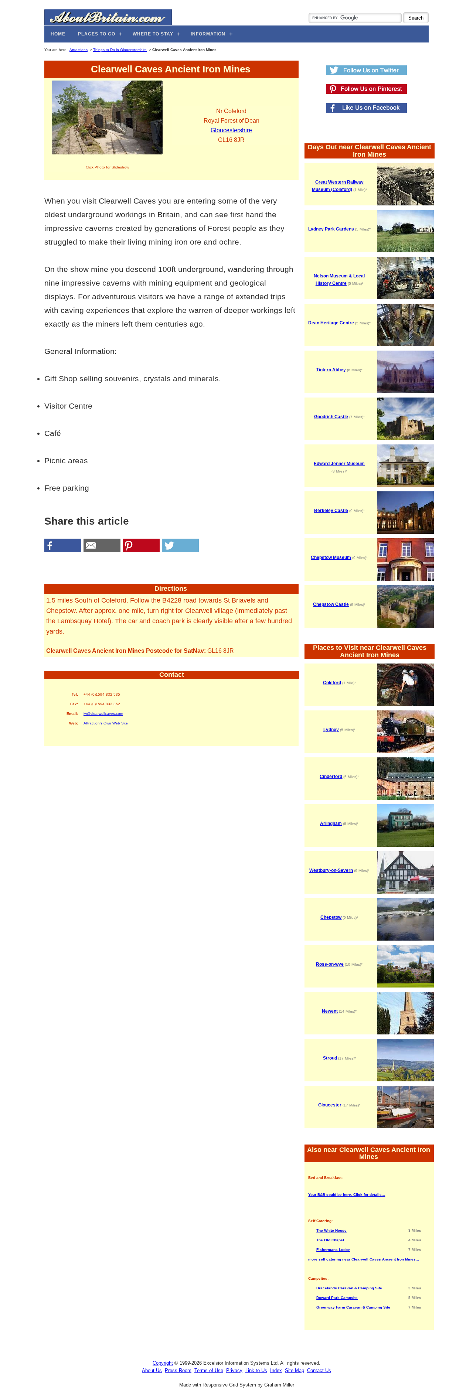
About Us (152, 1370)
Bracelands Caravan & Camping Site (349, 1288)
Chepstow (330, 917)
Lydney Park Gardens (331, 229)
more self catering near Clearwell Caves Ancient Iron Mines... (363, 1259)
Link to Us (256, 1370)
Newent (330, 1011)
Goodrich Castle (331, 416)
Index (276, 1370)
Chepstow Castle (331, 604)
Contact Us (319, 1370)
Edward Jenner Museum (339, 463)
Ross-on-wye (330, 964)
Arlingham (331, 823)
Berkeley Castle (331, 510)
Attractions (78, 50)
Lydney (331, 729)
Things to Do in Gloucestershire (120, 50)
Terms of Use (208, 1370)
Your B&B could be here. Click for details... (346, 1195)
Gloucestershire (231, 130)
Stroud (330, 1058)
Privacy (234, 1370)
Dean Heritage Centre (331, 322)
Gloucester (329, 1105)
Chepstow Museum (331, 557)
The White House (331, 1230)
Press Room (178, 1370)
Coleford (332, 682)
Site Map (294, 1370)
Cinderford (331, 776)
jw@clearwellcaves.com (103, 714)
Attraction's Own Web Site (106, 723)
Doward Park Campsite (337, 1298)
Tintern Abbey (331, 369)
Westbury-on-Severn (331, 870)
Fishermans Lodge (333, 1250)
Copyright (163, 1363)
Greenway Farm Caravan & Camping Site (353, 1307)
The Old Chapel (330, 1240)
